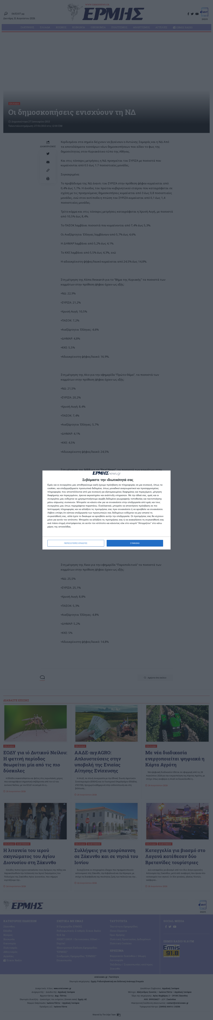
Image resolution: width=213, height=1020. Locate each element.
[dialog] (106, 510)
